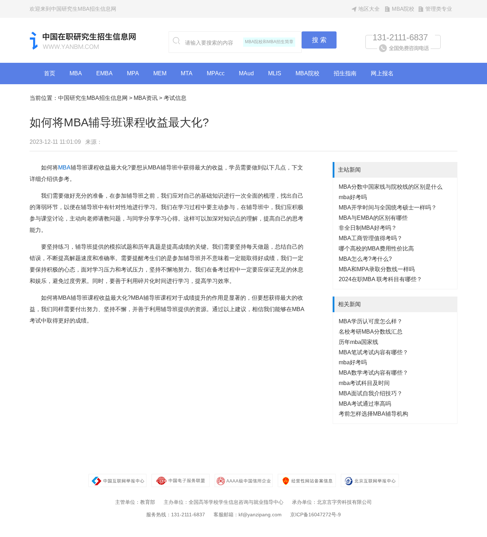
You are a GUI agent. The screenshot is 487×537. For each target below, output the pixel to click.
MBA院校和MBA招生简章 (269, 41)
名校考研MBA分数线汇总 (371, 332)
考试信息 (175, 98)
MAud (246, 73)
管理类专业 (438, 9)
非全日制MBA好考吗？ (368, 228)
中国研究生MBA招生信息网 (93, 98)
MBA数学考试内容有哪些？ (373, 373)
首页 (49, 73)
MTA (187, 73)
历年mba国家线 (358, 342)
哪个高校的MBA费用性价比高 (376, 248)
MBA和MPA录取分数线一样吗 (377, 269)
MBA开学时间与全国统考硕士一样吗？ (388, 207)
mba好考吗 (353, 197)
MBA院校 (403, 9)
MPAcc (216, 73)
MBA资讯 (146, 98)
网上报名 (382, 73)
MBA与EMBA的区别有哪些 (373, 218)
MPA (133, 73)
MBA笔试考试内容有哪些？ (373, 352)
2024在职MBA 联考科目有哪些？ (380, 279)
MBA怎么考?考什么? (365, 259)
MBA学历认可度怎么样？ (371, 321)
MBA (76, 73)
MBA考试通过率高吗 (365, 404)
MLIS (274, 73)
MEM (159, 73)
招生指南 (345, 73)
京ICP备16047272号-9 (315, 514)
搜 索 (319, 40)
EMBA (104, 73)
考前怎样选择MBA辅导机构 (373, 414)
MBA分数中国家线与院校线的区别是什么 (390, 187)
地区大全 (369, 9)
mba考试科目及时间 (364, 383)
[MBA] (83, 48)
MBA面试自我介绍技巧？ (371, 393)
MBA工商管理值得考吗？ (371, 238)
